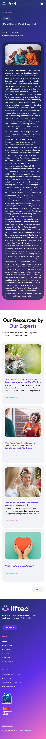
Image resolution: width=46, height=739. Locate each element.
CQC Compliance (8, 686)
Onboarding (6, 678)
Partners (5, 654)
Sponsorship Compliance (11, 682)
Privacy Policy (7, 726)
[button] (41, 3)
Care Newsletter (8, 662)
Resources (6, 658)
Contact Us (10, 627)
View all (37, 589)
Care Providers (7, 645)
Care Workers (7, 649)
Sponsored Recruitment (11, 674)
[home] (9, 4)
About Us (5, 641)
